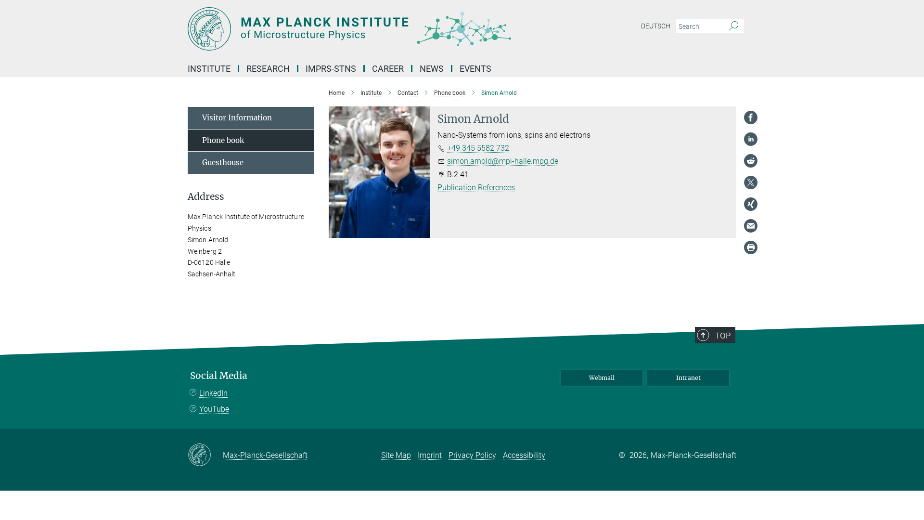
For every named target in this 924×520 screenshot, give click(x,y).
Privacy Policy (472, 455)
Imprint (430, 455)
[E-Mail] (751, 226)
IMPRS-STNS (331, 68)
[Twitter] (751, 182)
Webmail (602, 377)
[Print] (751, 247)
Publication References (476, 187)
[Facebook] (751, 117)
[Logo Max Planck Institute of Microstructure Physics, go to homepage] (368, 29)
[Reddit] (751, 161)
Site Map (396, 455)
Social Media (218, 375)
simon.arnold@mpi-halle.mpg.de (502, 161)
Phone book (223, 140)
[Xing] (751, 204)
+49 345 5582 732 (478, 148)
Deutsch (655, 26)
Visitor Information (237, 117)
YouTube (214, 409)
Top (723, 335)
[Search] (734, 26)
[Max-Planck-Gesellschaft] (205, 455)
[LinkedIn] (751, 139)
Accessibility (524, 455)
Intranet (688, 377)
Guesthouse (223, 162)
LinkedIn (213, 393)
